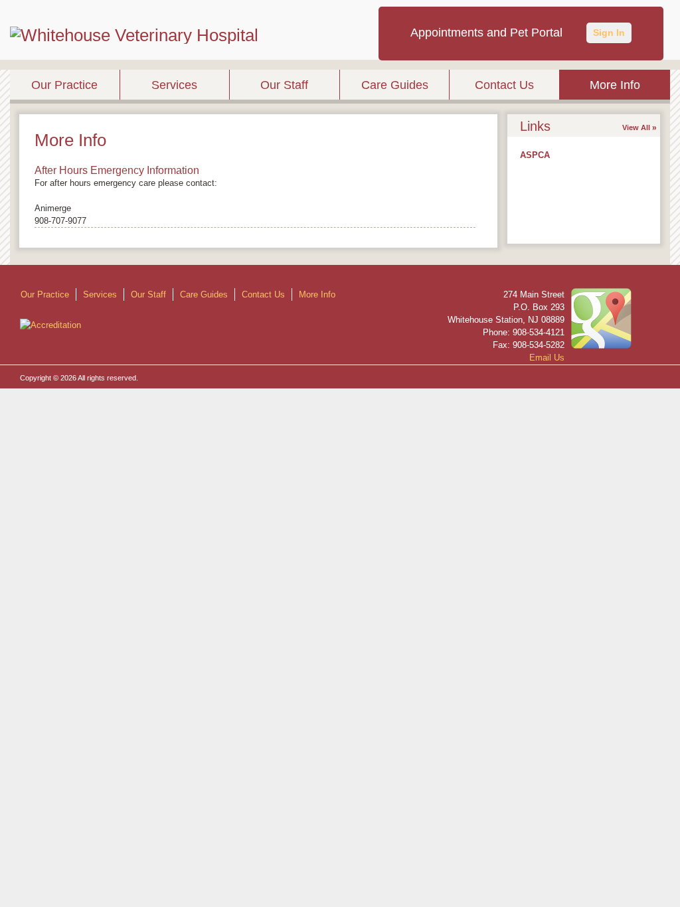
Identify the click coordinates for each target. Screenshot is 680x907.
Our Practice (64, 85)
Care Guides (394, 85)
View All (636, 127)
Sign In (609, 32)
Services (174, 85)
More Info (615, 85)
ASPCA (535, 155)
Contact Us (504, 85)
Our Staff (284, 85)
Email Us (546, 358)
